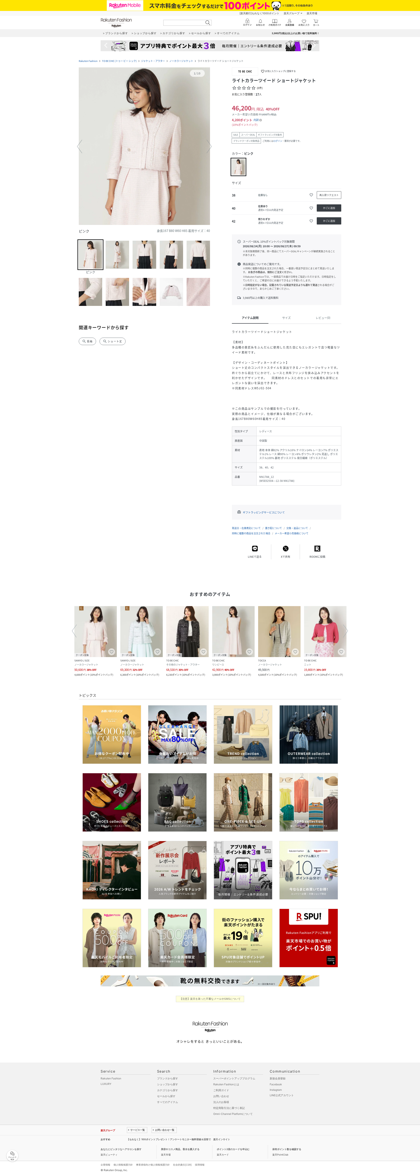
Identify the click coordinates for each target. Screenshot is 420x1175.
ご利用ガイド (221, 1090)
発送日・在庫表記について (246, 528)
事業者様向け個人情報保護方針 (153, 1164)
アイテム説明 (250, 318)
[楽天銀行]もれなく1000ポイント (259, 13)
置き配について (273, 528)
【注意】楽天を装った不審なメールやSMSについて (210, 998)
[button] (144, 146)
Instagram (276, 1089)
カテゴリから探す (167, 1090)
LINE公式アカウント (282, 1095)
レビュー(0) (323, 318)
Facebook (276, 1084)
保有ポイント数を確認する (286, 1149)
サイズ (286, 318)
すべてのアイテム (167, 1102)
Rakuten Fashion (88, 61)
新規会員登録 (277, 1078)
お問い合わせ (221, 1096)
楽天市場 (312, 13)
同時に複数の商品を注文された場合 (251, 533)
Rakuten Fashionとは (226, 1084)
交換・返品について (297, 528)
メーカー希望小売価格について (291, 533)
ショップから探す (167, 1084)
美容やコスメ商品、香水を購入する (180, 1149)
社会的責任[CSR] (182, 1164)
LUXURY (106, 1084)
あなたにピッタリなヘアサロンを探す (121, 1149)
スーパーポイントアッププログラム (234, 1078)
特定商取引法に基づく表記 (229, 1108)
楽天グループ (291, 13)
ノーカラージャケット (181, 61)
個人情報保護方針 (123, 1164)
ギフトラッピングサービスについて (264, 512)
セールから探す (166, 1096)
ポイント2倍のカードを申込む (233, 1149)
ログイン (277, 140)
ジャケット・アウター (153, 61)
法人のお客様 (221, 1102)
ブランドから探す (167, 1078)
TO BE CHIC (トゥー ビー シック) (119, 61)
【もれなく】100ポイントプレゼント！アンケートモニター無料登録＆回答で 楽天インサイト (178, 1139)
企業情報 (105, 1164)
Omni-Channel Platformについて (233, 1113)
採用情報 (200, 1164)
